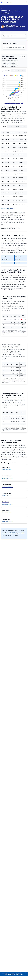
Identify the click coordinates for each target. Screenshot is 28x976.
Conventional (7, 70)
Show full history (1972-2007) (8, 208)
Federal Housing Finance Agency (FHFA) (12, 103)
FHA (13, 70)
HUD (22, 103)
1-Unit (4, 126)
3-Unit (17, 126)
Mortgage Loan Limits (5, 10)
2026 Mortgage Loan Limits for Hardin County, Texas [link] (7, 13)
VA (18, 70)
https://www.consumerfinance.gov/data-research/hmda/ (13, 332)
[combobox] (14, 35)
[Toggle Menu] (26, 2)
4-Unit (23, 126)
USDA (23, 70)
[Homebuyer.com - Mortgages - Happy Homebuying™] (6, 2)
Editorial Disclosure (18, 11)
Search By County (10, 43)
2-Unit (10, 126)
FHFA (8, 228)
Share (23, 56)
